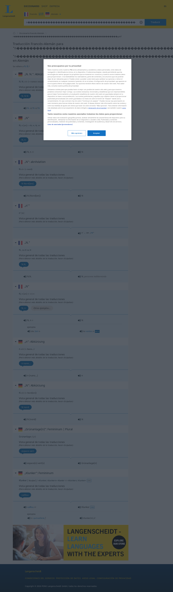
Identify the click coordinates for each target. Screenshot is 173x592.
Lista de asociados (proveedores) (60, 124)
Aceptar (96, 133)
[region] (87, 99)
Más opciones (76, 133)
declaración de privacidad (97, 108)
